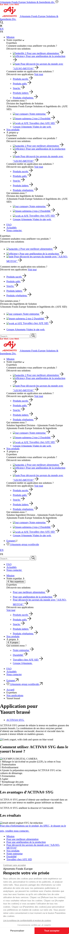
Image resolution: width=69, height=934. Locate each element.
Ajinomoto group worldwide (24, 544)
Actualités (11, 227)
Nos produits (12, 129)
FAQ (9, 224)
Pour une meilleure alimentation (22, 839)
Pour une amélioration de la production (26, 842)
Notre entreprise (14, 853)
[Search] (33, 335)
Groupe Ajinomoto (32, 126)
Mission (10, 37)
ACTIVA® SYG (15, 720)
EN (2, 28)
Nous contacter (14, 230)
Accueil (10, 689)
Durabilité (11, 856)
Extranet (11, 540)
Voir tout (38, 74)
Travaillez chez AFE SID (19, 859)
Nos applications (14, 695)
